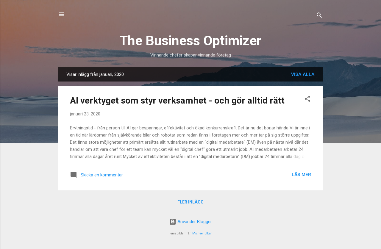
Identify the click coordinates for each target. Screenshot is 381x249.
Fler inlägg (190, 202)
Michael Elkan (202, 233)
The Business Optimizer (190, 40)
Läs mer (301, 174)
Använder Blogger (194, 221)
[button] (307, 99)
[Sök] (319, 16)
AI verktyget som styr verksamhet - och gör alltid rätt (177, 100)
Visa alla (303, 74)
